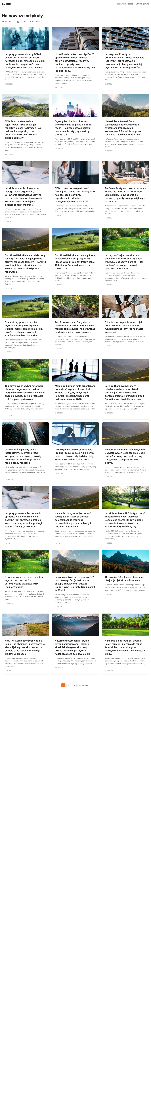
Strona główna (142, 4)
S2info (6, 3)
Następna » (83, 685)
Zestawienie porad (125, 4)
